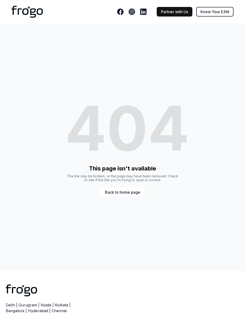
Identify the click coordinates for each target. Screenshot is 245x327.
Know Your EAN (214, 11)
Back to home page (122, 192)
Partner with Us (174, 11)
